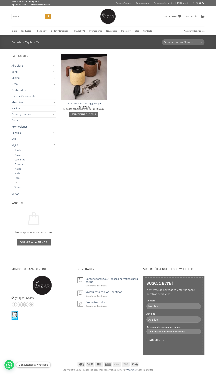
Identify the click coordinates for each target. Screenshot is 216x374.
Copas (18, 154)
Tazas (18, 177)
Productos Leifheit (96, 302)
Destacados (19, 90)
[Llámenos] (203, 3)
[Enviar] (48, 16)
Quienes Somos (123, 3)
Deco (15, 84)
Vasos (18, 187)
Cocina (16, 78)
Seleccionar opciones (84, 114)
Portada (16, 42)
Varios (15, 194)
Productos (26, 30)
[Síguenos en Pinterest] (31, 304)
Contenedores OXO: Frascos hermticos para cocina (112, 280)
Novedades (111, 30)
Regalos (41, 30)
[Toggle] (54, 66)
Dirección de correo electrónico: (163, 326)
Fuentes (19, 164)
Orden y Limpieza (59, 30)
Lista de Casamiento (24, 96)
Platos (18, 168)
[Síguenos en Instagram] (197, 3)
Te (16, 182)
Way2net (131, 369)
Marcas (125, 30)
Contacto (147, 30)
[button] (184, 3)
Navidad (16, 108)
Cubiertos (20, 159)
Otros (15, 120)
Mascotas (17, 102)
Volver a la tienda (33, 242)
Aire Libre (17, 65)
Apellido (150, 313)
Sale (14, 139)
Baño (15, 72)
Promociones (95, 30)
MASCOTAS (79, 30)
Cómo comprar (143, 3)
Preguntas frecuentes (164, 3)
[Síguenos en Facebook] (194, 3)
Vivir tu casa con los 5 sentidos (104, 292)
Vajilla (28, 42)
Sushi (17, 173)
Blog (137, 30)
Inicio (14, 30)
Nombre (150, 300)
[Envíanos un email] (200, 3)
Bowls (18, 150)
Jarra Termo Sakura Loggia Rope (84, 103)
